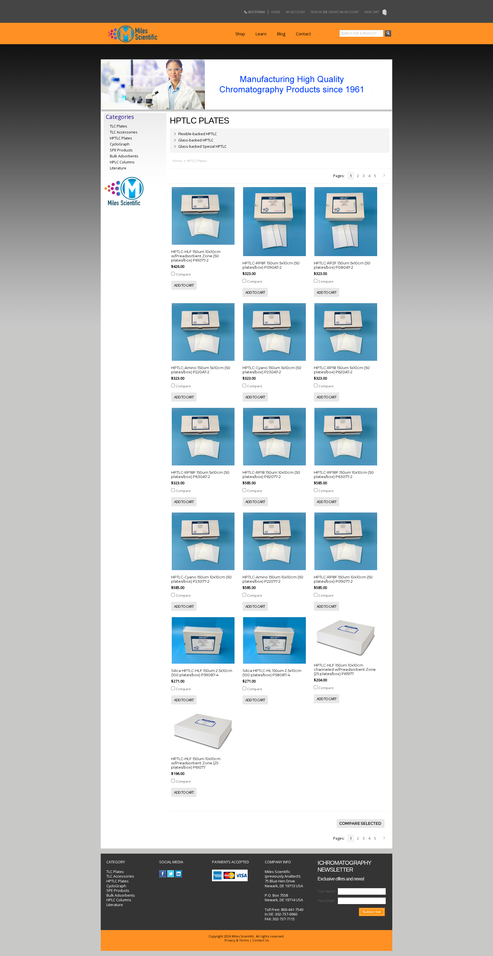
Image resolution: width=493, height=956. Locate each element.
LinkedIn (178, 873)
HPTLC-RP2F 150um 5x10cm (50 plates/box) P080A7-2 (342, 265)
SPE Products (121, 150)
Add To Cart (184, 285)
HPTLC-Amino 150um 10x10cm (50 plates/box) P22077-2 (273, 579)
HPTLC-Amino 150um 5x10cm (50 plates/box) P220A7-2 (200, 370)
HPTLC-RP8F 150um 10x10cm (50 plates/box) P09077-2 (343, 579)
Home (275, 12)
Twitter (170, 873)
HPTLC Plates (117, 881)
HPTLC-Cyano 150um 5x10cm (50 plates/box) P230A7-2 (272, 370)
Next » (385, 175)
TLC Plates (115, 871)
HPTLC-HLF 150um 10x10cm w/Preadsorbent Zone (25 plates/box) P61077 (196, 763)
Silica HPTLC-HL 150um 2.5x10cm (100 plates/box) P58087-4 (272, 673)
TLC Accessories (124, 132)
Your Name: (327, 891)
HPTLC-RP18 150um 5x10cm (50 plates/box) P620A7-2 (342, 370)
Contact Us (260, 940)
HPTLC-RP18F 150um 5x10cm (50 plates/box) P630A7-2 (200, 474)
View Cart (371, 12)
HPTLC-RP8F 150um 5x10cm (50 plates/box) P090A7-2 (271, 265)
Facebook (162, 873)
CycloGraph (116, 885)
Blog (281, 34)
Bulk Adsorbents (124, 156)
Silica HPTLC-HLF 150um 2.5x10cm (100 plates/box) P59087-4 (201, 673)
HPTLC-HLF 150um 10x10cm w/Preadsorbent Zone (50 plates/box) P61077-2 (196, 256)
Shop (240, 34)
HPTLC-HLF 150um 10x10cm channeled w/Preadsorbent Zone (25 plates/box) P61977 (345, 669)
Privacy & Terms (237, 940)
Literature (118, 168)
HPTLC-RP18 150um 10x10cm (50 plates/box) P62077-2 (271, 474)
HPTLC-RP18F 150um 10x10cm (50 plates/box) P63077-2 (344, 474)
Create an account (343, 12)
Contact (303, 34)
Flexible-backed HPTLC (197, 133)
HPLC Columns (122, 162)
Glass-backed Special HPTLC (202, 146)
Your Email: (326, 900)
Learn (260, 34)
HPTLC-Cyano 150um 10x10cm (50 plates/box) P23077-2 (201, 579)
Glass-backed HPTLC (195, 140)
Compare (183, 274)
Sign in (316, 12)
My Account (295, 12)
